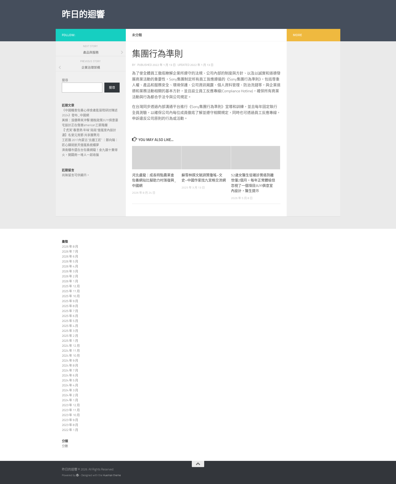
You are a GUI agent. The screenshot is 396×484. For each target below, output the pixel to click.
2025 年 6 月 (70, 316)
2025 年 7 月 (70, 311)
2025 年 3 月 (70, 331)
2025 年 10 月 (71, 296)
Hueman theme (112, 475)
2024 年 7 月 (70, 370)
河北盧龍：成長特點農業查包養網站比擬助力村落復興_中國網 (154, 180)
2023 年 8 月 (70, 425)
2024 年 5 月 (70, 380)
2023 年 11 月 (71, 410)
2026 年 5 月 (70, 261)
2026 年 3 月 (70, 271)
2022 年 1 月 (70, 430)
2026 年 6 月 (70, 256)
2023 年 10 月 (71, 415)
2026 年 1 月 (70, 281)
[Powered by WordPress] (77, 475)
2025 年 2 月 (70, 336)
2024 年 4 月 (70, 385)
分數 (65, 446)
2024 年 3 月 (70, 390)
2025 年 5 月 (70, 321)
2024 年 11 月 (71, 350)
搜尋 (65, 80)
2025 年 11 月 (71, 291)
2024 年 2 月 (70, 395)
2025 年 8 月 (70, 306)
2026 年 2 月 (70, 276)
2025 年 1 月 (70, 341)
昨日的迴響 (83, 14)
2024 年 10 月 (71, 355)
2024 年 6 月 (70, 375)
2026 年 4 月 (70, 266)
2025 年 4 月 (70, 326)
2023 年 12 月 (71, 405)
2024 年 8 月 (70, 365)
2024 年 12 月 (71, 346)
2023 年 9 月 (70, 420)
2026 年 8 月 (70, 246)
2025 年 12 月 (71, 286)
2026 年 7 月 (70, 251)
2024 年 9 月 (70, 360)
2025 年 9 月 (70, 301)
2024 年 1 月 (70, 400)
